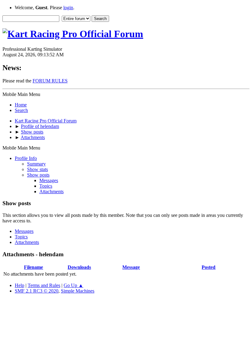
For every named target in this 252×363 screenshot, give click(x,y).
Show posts (38, 175)
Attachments (51, 191)
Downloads (79, 267)
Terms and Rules (44, 285)
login (68, 7)
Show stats (37, 169)
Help (19, 285)
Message (131, 267)
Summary (36, 163)
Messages (48, 180)
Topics (45, 186)
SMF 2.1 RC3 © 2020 (36, 290)
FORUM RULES (50, 80)
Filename (33, 267)
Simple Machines (77, 290)
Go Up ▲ (73, 285)
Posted (208, 267)
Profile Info (26, 158)
